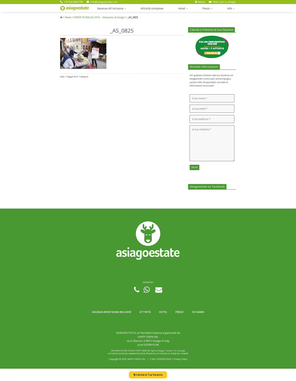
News (68, 17)
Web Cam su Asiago (224, 2)
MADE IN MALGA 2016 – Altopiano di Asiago (99, 17)
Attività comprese (152, 8)
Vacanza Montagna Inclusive (111, 312)
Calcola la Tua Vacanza (148, 374)
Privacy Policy (180, 359)
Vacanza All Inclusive (110, 8)
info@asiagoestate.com (103, 2)
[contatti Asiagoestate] (148, 242)
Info (229, 8)
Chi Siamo (198, 312)
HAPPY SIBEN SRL (136, 359)
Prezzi (206, 8)
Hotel (181, 8)
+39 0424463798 (73, 2)
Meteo (201, 2)
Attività (145, 312)
